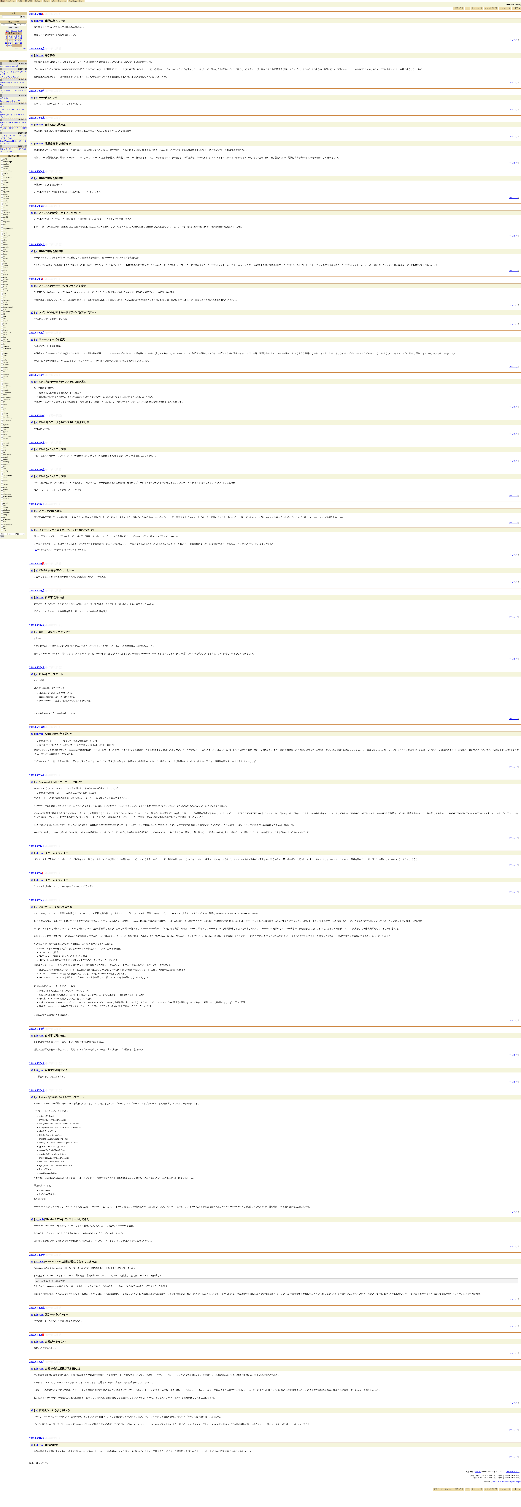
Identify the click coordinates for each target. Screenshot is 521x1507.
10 (11, 38)
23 (9, 43)
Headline (448, 1489)
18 (14, 41)
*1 (36, 550)
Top (2, 1)
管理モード (438, 1489)
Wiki (53, 1)
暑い (2, 106)
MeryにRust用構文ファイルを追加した (13, 129)
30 (9, 45)
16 (9, 41)
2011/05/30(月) (37, 1361)
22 (6, 43)
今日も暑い (4, 98)
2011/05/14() (37, 504)
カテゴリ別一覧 (491, 8)
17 (11, 41)
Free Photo (73, 1)
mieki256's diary (513, 4)
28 (21, 43)
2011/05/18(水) (37, 667)
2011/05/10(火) (37, 374)
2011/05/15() (37, 563)
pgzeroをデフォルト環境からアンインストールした (13, 116)
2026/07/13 (22, 69)
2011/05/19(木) (37, 727)
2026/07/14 (22, 64)
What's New (11, 1)
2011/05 (14, 31)
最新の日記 (459, 8)
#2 (32, 143)
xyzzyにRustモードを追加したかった (13, 123)
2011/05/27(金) (37, 1254)
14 (21, 38)
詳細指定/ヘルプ (512, 1472)
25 (14, 43)
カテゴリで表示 (20, 48)
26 (16, 43)
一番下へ (516, 8)
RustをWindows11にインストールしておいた (13, 142)
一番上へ (516, 1489)
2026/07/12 (22, 80)
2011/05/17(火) (37, 625)
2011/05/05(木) (37, 171)
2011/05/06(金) (37, 206)
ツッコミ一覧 (505, 8)
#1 (32, 20)
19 (16, 41)
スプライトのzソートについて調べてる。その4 (13, 137)
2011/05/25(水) (37, 1063)
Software (38, 1)
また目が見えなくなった (10, 77)
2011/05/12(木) (37, 442)
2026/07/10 (22, 95)
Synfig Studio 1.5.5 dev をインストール (13, 91)
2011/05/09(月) (37, 332)
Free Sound (62, 1)
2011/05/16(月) (37, 590)
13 (18, 38)
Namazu (478, 1472)
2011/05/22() (37, 873)
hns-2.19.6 (497, 1482)
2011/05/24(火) (37, 1028)
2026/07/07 (22, 133)
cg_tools (39, 1219)
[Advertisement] (471, 1499)
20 (18, 41)
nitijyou (39, 20)
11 (14, 38)
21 (21, 41)
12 (16, 38)
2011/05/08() (37, 279)
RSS (467, 8)
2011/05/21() (37, 846)
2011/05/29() (37, 1334)
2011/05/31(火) (37, 1438)
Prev (7, 31)
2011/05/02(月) (37, 48)
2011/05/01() (37, 13)
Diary (81, 1)
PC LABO (28, 1)
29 (6, 45)
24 (11, 43)
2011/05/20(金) (37, 775)
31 (11, 45)
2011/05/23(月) (37, 900)
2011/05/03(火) (37, 90)
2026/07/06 (22, 146)
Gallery (46, 1)
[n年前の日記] (54, 13)
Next (20, 31)
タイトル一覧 (477, 8)
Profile (20, 1)
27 (18, 43)
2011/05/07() (37, 244)
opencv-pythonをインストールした (13, 110)
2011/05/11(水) (37, 415)
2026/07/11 (22, 88)
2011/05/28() (37, 1307)
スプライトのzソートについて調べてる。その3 (13, 150)
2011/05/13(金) (37, 469)
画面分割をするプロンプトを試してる (13, 83)
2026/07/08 (22, 120)
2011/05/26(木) (37, 1090)
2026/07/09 (22, 104)
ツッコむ (513, 40)
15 (6, 41)
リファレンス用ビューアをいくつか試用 (13, 73)
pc (36, 97)
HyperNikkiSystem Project (511, 1482)
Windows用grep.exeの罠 (9, 66)
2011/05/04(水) (37, 117)
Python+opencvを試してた (10, 101)
